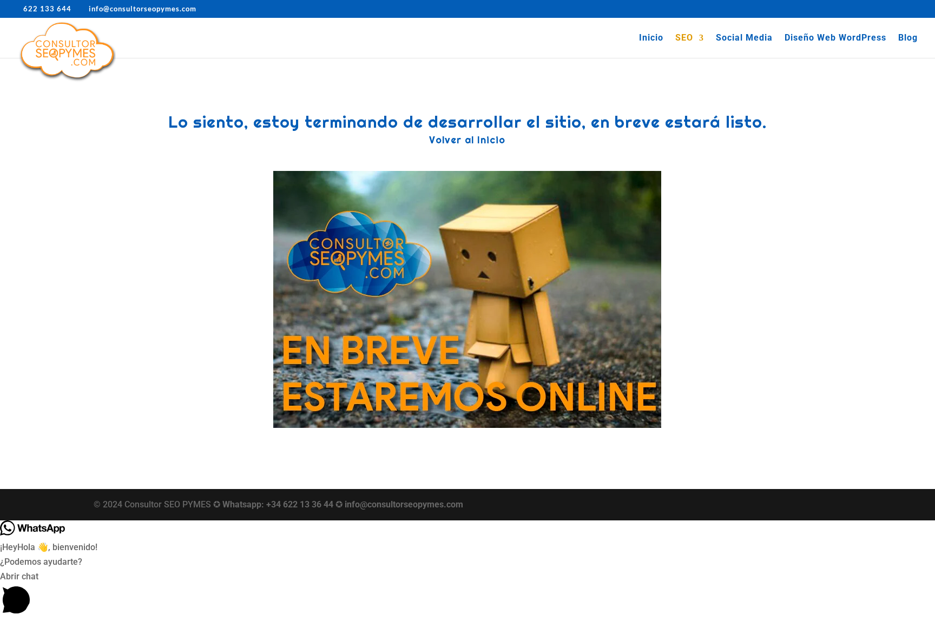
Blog (908, 38)
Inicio (651, 38)
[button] (467, 594)
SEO (684, 38)
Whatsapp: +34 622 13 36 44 (277, 504)
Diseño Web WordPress (835, 38)
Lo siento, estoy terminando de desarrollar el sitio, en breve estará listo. (467, 121)
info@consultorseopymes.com (404, 504)
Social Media (744, 38)
